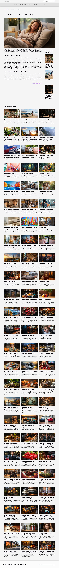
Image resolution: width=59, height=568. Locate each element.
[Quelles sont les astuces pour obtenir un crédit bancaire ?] (29, 545)
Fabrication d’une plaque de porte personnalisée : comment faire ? (28, 319)
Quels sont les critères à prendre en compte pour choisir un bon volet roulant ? (12, 553)
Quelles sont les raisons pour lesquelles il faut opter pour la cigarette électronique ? (46, 553)
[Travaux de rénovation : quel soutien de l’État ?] (29, 257)
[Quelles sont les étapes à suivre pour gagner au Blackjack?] (29, 473)
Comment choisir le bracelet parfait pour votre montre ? (29, 156)
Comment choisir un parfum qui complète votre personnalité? (46, 157)
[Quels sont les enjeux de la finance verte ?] (12, 383)
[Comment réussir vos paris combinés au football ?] (47, 311)
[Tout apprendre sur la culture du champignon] (29, 437)
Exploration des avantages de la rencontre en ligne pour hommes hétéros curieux (12, 247)
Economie (16, 4)
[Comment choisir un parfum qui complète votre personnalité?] (47, 149)
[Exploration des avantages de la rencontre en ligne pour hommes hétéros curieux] (12, 239)
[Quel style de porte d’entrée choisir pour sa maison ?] (12, 293)
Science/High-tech (37, 4)
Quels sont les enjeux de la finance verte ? (11, 390)
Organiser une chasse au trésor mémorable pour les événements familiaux (46, 175)
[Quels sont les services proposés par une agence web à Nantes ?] (29, 419)
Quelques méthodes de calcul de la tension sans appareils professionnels (29, 517)
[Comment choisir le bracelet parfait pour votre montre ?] (29, 149)
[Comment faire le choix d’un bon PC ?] (29, 329)
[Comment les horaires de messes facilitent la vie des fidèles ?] (29, 131)
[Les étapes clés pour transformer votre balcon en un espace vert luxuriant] (12, 131)
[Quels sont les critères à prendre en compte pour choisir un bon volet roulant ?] (12, 545)
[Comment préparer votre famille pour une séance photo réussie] (47, 185)
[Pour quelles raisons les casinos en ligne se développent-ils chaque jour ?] (47, 455)
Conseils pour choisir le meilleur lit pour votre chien (28, 192)
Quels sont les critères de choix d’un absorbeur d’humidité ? (11, 319)
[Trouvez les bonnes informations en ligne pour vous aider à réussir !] (47, 401)
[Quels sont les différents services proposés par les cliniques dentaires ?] (47, 329)
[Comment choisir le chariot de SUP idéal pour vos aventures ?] (49, 74)
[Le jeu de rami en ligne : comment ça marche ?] (12, 275)
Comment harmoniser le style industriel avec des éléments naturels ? (49, 66)
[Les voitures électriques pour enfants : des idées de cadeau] (12, 473)
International (23, 4)
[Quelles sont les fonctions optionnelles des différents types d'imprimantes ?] (12, 329)
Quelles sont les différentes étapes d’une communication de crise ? (46, 445)
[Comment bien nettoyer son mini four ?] (47, 473)
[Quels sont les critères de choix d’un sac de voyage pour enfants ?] (12, 347)
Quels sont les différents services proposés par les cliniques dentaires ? (45, 337)
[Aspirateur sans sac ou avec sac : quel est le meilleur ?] (47, 419)
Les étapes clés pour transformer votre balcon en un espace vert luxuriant (11, 139)
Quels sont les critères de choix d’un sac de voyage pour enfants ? (11, 355)
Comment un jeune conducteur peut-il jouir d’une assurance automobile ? (12, 463)
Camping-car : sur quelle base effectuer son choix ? (29, 372)
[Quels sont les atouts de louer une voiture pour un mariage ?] (47, 383)
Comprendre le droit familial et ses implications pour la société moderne (28, 211)
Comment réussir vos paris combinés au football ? (46, 318)
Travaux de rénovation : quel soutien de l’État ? (29, 264)
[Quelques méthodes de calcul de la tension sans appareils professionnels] (29, 509)
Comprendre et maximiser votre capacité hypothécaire (29, 390)
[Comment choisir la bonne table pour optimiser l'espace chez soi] (12, 221)
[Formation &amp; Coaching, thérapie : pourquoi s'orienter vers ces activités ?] (47, 293)
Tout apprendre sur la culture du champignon (29, 444)
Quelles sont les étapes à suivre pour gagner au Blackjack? (28, 481)
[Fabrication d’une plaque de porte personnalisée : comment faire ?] (29, 311)
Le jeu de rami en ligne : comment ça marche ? (10, 282)
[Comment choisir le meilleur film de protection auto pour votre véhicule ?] (47, 131)
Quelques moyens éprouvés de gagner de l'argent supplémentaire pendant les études (11, 445)
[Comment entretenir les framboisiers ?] (29, 455)
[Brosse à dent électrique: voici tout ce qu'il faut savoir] (29, 527)
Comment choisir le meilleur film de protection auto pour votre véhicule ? (46, 139)
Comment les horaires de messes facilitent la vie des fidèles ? (28, 139)
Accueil (5, 9)
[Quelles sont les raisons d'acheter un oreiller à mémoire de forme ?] (29, 491)
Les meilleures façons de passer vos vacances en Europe (11, 409)
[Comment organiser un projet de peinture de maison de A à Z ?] (29, 293)
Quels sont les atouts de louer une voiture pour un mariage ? (47, 390)
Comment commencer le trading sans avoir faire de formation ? (46, 265)
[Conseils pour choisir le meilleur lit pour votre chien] (29, 185)
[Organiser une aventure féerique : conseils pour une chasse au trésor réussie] (29, 167)
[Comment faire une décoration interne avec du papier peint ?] (29, 401)
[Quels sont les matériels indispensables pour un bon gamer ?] (47, 509)
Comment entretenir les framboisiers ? (27, 462)
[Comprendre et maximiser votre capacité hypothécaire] (29, 383)
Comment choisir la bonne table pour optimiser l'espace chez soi (12, 229)
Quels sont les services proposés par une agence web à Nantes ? (28, 427)
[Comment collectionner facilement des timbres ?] (12, 365)
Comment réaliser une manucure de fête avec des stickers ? (11, 175)
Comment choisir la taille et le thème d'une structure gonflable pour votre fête (29, 229)
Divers (44, 4)
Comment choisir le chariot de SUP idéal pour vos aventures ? (49, 81)
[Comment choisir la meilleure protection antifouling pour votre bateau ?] (12, 149)
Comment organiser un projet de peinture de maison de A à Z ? (29, 301)
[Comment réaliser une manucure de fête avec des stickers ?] (12, 167)
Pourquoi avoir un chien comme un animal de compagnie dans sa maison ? (12, 427)
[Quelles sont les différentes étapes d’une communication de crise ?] (47, 437)
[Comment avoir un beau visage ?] (47, 527)
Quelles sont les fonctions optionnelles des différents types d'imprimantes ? (11, 337)
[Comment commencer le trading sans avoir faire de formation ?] (47, 257)
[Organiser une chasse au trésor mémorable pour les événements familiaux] (47, 167)
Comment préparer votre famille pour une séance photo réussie (45, 193)
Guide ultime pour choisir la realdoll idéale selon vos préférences (11, 211)
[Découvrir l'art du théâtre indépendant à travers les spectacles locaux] (49, 89)
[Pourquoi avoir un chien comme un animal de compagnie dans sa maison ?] (12, 419)
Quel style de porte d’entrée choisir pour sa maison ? (11, 300)
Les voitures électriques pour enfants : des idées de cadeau (12, 480)
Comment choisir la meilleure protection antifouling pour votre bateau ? (12, 157)
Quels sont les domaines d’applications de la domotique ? (27, 355)
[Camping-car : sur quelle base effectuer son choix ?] (29, 365)
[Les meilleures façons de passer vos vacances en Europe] (12, 401)
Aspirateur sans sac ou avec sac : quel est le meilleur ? (46, 426)
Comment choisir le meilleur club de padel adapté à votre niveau (46, 211)
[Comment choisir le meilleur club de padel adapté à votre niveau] (47, 203)
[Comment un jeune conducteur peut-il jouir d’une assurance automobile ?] (12, 455)
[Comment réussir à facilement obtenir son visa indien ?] (47, 275)
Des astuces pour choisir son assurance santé (12, 534)
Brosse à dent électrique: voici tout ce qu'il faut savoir (29, 534)
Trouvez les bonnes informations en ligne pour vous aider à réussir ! (46, 409)
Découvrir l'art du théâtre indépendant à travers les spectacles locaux (49, 97)
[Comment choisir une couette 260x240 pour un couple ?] (29, 275)
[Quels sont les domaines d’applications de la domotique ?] (29, 347)
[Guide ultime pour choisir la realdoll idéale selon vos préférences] (12, 203)
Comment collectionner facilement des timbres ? (11, 372)
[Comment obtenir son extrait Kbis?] (47, 347)
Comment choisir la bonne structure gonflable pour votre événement (11, 193)
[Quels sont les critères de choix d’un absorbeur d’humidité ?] (12, 311)
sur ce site (19, 63)
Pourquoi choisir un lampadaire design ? (9, 516)
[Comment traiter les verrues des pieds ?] (47, 491)
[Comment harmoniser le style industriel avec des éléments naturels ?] (49, 58)
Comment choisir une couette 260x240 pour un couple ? (29, 282)
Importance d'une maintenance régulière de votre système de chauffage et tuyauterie (46, 230)
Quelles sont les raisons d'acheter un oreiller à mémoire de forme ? (27, 499)
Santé (29, 4)
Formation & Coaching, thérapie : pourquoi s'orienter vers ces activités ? (46, 301)
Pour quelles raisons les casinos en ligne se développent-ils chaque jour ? (47, 463)
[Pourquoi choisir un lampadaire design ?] (12, 509)
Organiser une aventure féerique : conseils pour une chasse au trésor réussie (28, 175)
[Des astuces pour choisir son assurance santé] (12, 527)
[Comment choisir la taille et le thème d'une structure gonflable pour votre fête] (29, 221)
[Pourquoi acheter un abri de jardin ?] (12, 491)
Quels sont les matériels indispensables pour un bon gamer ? (46, 517)
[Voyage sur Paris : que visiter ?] (12, 257)
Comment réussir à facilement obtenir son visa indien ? (46, 283)
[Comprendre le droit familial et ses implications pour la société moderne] (29, 203)
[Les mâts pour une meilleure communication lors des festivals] (29, 239)
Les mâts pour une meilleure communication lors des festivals (28, 247)
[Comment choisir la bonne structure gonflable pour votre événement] (12, 185)
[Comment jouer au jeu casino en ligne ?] (47, 365)
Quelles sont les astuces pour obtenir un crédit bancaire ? (29, 552)
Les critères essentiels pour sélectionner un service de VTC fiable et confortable (46, 247)
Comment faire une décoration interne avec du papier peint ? (28, 409)
